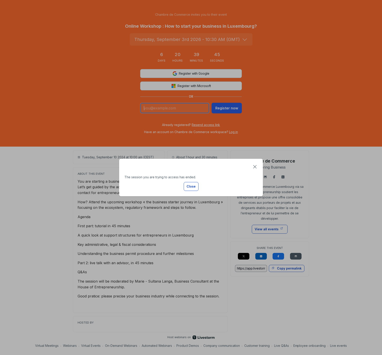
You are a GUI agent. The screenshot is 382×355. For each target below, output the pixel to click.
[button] (255, 166)
